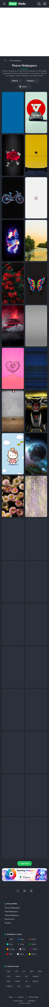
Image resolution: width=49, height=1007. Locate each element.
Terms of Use (18, 1001)
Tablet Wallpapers (12, 915)
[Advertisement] (24, 32)
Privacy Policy (34, 997)
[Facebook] (17, 891)
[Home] (5, 60)
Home (11, 997)
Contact (21, 997)
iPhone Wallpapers (12, 908)
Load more (24, 863)
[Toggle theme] (44, 3)
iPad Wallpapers (11, 911)
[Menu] (4, 3)
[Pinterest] (24, 891)
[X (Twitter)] (31, 891)
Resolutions (10, 919)
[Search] (39, 3)
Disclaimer (31, 1001)
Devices (8, 923)
